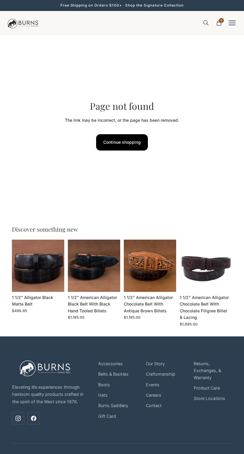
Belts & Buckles (113, 374)
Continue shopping (122, 142)
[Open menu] (232, 23)
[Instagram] (18, 418)
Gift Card (107, 416)
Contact (154, 405)
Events (152, 384)
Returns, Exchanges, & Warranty (207, 370)
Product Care (207, 387)
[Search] (206, 23)
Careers (153, 395)
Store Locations (209, 398)
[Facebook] (34, 418)
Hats (103, 395)
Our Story (155, 363)
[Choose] (55, 282)
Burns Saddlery (113, 405)
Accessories (110, 363)
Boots (104, 384)
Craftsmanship (160, 374)
